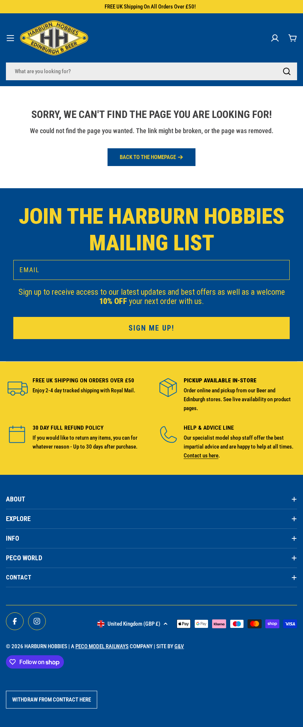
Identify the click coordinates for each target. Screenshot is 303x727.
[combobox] (151, 71)
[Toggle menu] (10, 38)
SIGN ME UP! (151, 328)
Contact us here (201, 455)
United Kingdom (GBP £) (134, 624)
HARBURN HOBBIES (45, 646)
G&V (179, 646)
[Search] (286, 71)
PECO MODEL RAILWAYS (102, 646)
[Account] (274, 38)
